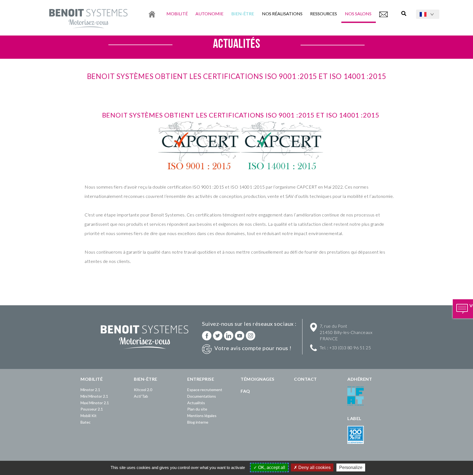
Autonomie (209, 13)
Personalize (350, 467)
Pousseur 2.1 (91, 409)
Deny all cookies (314, 467)
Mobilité (177, 13)
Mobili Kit (88, 415)
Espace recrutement (204, 389)
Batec (85, 422)
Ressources (323, 13)
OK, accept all (271, 467)
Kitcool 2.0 (143, 389)
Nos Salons (358, 13)
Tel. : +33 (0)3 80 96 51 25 (345, 347)
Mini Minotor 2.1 (94, 396)
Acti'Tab (141, 396)
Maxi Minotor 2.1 (94, 402)
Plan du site (197, 409)
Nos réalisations (282, 13)
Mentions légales (202, 415)
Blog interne (197, 422)
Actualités (196, 402)
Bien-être (242, 13)
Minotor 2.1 (90, 389)
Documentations (201, 396)
